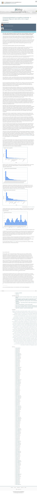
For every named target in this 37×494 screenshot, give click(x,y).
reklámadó (15, 332)
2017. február (17, 384)
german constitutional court (28, 333)
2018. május (17, 392)
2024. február (17, 454)
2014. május (17, 350)
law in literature (32, 337)
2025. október (17, 475)
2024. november (18, 463)
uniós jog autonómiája (14, 329)
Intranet (15, 487)
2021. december (18, 433)
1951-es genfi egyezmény (18, 334)
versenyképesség (27, 329)
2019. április (17, 402)
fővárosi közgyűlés (18, 319)
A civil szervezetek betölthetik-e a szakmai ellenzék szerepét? (24, 304)
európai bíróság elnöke (27, 334)
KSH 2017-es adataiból (31, 206)
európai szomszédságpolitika (18, 330)
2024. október (17, 462)
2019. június (17, 403)
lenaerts (31, 334)
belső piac (26, 312)
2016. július (17, 378)
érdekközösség (15, 335)
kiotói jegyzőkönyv (32, 338)
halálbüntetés (22, 332)
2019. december (18, 409)
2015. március (17, 361)
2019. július (17, 404)
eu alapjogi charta (15, 314)
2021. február (17, 421)
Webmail (12, 487)
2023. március (17, 446)
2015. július (17, 366)
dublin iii (14, 334)
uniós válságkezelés (20, 336)
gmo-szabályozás (33, 329)
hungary (16, 331)
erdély (27, 337)
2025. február (17, 467)
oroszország (15, 315)
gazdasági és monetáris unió (18, 313)
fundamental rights (30, 320)
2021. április (17, 424)
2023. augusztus (18, 451)
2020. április (17, 412)
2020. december (18, 420)
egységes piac (16, 320)
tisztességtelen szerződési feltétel (17, 312)
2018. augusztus (18, 395)
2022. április (17, 436)
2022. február (17, 434)
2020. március (17, 411)
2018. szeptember (18, 396)
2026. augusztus (18, 484)
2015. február (17, 360)
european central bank (22, 333)
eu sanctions (35, 320)
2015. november (18, 369)
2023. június (17, 450)
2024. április (17, 457)
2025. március (17, 468)
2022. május (17, 437)
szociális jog (19, 314)
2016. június (17, 377)
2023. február (17, 445)
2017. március (17, 385)
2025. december (18, 476)
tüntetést (11, 136)
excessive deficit (26, 330)
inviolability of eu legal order (32, 331)
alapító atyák (30, 332)
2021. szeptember (18, 429)
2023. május (17, 449)
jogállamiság (23, 312)
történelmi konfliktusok (15, 336)
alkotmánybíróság (31, 312)
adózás (30, 329)
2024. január (17, 453)
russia (19, 320)
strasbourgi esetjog (23, 334)
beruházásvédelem (15, 337)
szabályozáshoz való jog (19, 337)
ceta (28, 321)
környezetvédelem (14, 321)
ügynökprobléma (19, 335)
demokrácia (24, 313)
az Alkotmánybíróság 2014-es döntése (17, 68)
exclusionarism (30, 330)
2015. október (17, 368)
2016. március (17, 374)
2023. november (18, 452)
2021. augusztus (18, 428)
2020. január (17, 410)
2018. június (17, 393)
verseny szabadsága (19, 332)
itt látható (14, 241)
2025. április (17, 469)
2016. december (18, 383)
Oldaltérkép (18, 487)
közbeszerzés (22, 335)
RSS (25, 487)
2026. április (17, 479)
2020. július (17, 416)
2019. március (17, 401)
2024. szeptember (18, 461)
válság (27, 336)
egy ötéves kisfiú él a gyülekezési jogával (26, 135)
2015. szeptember (18, 367)
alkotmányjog (14, 319)
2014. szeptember (18, 354)
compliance (25, 320)
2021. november (18, 432)
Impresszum (22, 487)
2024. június (17, 458)
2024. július (17, 459)
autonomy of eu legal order (26, 331)
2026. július (17, 483)
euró (28, 314)
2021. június (17, 426)
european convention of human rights (31, 315)
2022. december (18, 444)
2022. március (17, 435)
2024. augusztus (18, 460)
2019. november (18, 408)
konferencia (29, 337)
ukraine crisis (22, 320)
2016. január (17, 371)
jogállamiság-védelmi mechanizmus (18, 338)
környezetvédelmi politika (27, 335)
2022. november (18, 443)
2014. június (17, 351)
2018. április (17, 391)
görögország (34, 333)
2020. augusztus (18, 417)
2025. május (17, 470)
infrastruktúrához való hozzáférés (21, 329)
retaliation (13, 331)
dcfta (19, 333)
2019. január (17, 399)
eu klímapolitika (24, 338)
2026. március (17, 478)
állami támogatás (30, 313)
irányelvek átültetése (24, 314)
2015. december (18, 370)
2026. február (17, 477)
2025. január (17, 466)
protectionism (33, 330)
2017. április (17, 386)
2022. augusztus (18, 441)
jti (18, 9)
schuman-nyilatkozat (27, 332)
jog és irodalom (24, 337)
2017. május (17, 387)
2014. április (17, 349)
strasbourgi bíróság (32, 319)
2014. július (17, 352)
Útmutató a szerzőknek (19, 292)
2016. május (17, 376)
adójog (35, 338)
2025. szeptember (18, 474)
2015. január (17, 359)
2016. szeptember (18, 379)
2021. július (17, 427)
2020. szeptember (18, 418)
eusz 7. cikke (34, 314)
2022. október (17, 442)
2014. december (18, 358)
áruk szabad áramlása (32, 335)
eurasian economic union (15, 333)
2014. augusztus (18, 353)
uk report (14, 330)
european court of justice (19, 331)
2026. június (17, 482)
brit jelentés (23, 330)
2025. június (17, 471)
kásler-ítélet (30, 314)
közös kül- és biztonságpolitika (26, 319)
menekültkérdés (26, 321)
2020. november (18, 419)
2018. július (17, 394)
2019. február (17, 400)
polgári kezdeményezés (33, 321)
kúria (26, 313)
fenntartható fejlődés (20, 321)
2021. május (17, 425)
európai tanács (24, 336)
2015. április (17, 362)
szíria (28, 336)
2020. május (17, 413)
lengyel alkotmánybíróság (32, 336)
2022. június (17, 438)
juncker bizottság (34, 332)
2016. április (17, 375)
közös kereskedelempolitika (21, 315)
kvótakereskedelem (28, 338)
